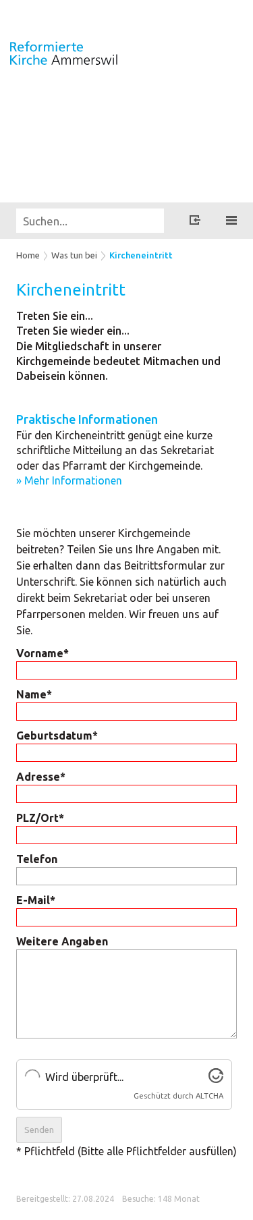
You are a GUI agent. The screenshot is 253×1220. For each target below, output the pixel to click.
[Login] (195, 222)
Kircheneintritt (141, 255)
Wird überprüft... (84, 1077)
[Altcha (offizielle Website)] (215, 1079)
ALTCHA (209, 1096)
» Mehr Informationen (69, 480)
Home (28, 255)
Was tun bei (74, 255)
